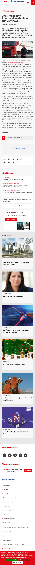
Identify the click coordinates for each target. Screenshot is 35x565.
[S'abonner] (5, 470)
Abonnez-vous (11, 219)
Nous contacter (7, 506)
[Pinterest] (20, 455)
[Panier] (27, 3)
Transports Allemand (16, 62)
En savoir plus (21, 557)
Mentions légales (7, 510)
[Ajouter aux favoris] (4, 162)
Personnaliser (17, 562)
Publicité (5, 493)
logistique (12, 24)
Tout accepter (12, 560)
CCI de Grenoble (7, 532)
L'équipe (5, 489)
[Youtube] (25, 455)
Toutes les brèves (26, 206)
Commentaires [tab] (19, 148)
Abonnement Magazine (9, 502)
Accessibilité (6, 522)
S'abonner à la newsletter (10, 497)
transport (5, 24)
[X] (4, 159)
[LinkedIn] (4, 455)
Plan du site (6, 514)
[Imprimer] (13, 162)
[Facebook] (9, 159)
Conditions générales (9, 518)
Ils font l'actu (7, 10)
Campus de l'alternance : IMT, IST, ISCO (13, 544)
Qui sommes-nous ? (8, 485)
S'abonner (28, 470)
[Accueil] (17, 2)
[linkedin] (13, 159)
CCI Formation (7, 540)
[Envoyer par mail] (9, 162)
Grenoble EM (6, 548)
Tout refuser (25, 560)
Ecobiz (5, 536)
